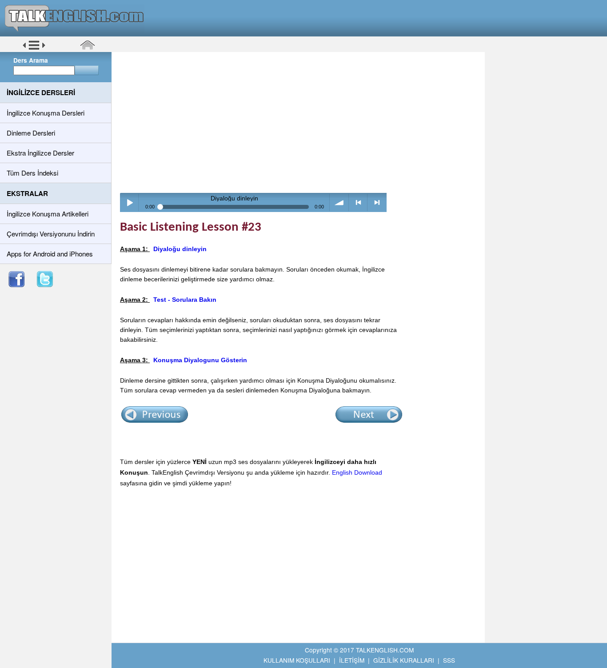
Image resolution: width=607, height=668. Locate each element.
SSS (449, 660)
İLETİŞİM (351, 660)
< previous (358, 202)
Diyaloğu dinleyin (180, 248)
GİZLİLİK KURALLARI (403, 660)
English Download (357, 472)
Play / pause (129, 202)
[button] (34, 48)
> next (377, 202)
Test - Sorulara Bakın (184, 299)
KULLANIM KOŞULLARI (297, 660)
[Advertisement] (301, 122)
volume (339, 202)
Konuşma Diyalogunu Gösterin (200, 360)
